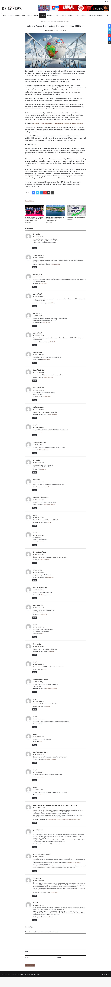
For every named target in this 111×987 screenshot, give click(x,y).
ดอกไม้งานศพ (37, 352)
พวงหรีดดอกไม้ (38, 605)
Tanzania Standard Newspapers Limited (30, 974)
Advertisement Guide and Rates (96, 15)
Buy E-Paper (83, 15)
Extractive (70, 15)
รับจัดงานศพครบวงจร (40, 588)
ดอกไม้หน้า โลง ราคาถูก (40, 497)
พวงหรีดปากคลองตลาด (40, 680)
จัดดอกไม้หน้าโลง (38, 370)
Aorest (35, 425)
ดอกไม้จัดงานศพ (38, 407)
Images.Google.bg (38, 255)
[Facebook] (33, 192)
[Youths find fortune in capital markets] (76, 210)
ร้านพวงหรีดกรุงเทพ (39, 442)
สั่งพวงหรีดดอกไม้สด (39, 552)
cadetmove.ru (37, 570)
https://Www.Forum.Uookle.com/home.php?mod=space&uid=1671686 (55, 805)
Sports (77, 15)
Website (59, 957)
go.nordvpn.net (38, 830)
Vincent (35, 903)
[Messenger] (109, 39)
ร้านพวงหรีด (37, 644)
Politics (28, 15)
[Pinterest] (45, 192)
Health (57, 15)
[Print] (52, 192)
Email (26, 957)
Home (4, 15)
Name (27, 951)
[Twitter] (37, 192)
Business (42, 15)
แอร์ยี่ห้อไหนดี (37, 275)
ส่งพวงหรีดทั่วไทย (38, 388)
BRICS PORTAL (49, 30)
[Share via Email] (48, 192)
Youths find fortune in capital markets (76, 217)
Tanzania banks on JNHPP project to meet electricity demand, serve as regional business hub (55, 219)
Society (35, 15)
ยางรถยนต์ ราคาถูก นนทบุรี (41, 854)
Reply (34, 248)
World (23, 15)
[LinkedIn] (41, 192)
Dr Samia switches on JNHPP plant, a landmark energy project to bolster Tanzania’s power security (34, 219)
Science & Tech (50, 15)
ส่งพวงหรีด (36, 234)
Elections (17, 15)
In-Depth (64, 15)
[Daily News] (12, 8)
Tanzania (10, 15)
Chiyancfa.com (37, 878)
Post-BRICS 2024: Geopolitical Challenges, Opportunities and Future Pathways (58, 123)
